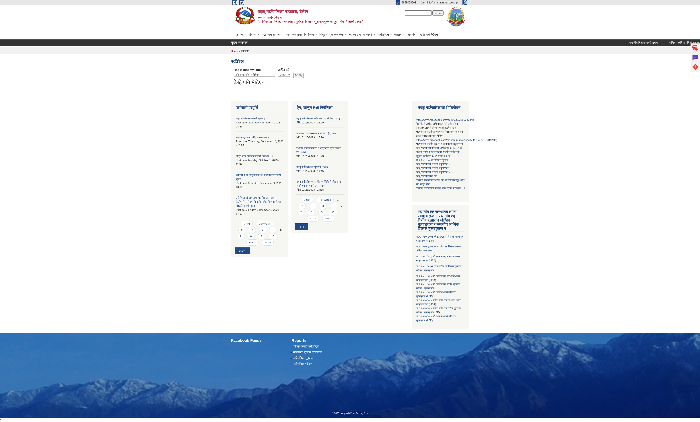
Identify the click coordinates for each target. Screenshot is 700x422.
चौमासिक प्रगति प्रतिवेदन (307, 352)
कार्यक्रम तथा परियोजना (300, 34)
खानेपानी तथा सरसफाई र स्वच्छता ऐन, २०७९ (317, 133)
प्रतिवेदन (383, 34)
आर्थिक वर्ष (283, 69)
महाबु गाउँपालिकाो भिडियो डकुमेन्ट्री (432, 164)
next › (252, 242)
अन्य (302, 226)
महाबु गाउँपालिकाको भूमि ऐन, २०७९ (312, 166)
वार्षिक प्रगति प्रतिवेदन (306, 346)
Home (234, 50)
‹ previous (264, 223)
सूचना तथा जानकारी (361, 34)
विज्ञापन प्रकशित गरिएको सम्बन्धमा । (252, 137)
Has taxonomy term (247, 69)
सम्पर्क (411, 34)
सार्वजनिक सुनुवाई (303, 358)
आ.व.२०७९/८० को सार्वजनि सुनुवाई (432, 160)
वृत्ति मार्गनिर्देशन (429, 34)
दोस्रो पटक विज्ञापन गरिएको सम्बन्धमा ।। (254, 156)
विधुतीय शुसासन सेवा (331, 34)
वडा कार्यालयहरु (271, 34)
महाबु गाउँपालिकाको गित (427, 176)
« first (247, 223)
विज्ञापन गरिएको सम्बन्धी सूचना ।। (251, 118)
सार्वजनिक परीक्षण (302, 364)
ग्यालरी (398, 34)
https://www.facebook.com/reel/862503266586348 (445, 119)
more (242, 250)
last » (268, 242)
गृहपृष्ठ (239, 34)
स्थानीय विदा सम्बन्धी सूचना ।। (631, 42)
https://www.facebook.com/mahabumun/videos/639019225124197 (454, 139)
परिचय (252, 34)
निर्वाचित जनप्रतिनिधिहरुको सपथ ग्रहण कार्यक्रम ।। (440, 188)
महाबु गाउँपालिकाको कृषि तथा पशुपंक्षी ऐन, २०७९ (318, 118)
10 (272, 236)
